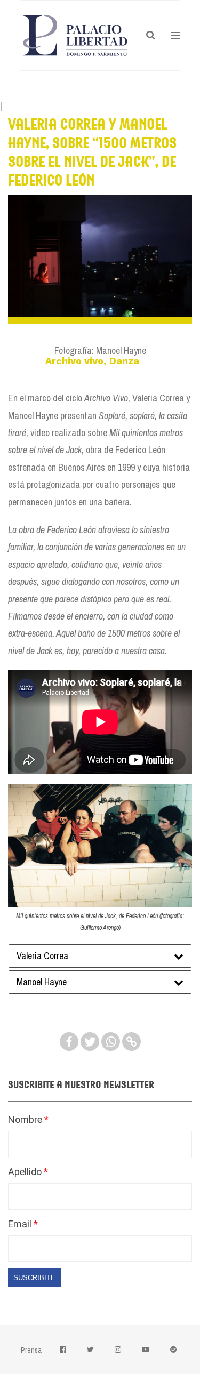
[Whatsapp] (110, 1041)
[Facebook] (69, 1041)
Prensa (31, 1350)
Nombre (26, 1119)
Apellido (26, 1171)
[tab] (100, 956)
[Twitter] (90, 1041)
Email (21, 1224)
